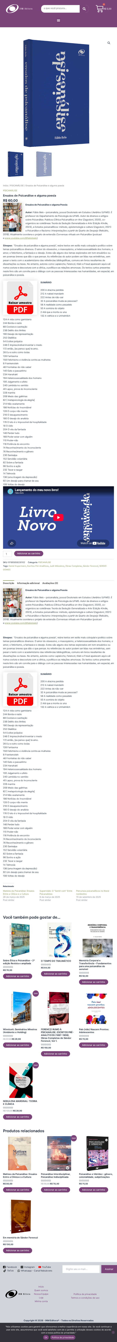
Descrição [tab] (8, 583)
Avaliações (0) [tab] (50, 583)
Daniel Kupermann (17, 566)
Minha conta (41, 1301)
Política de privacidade (85, 1294)
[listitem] (58, 418)
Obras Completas (73, 566)
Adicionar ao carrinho (28, 553)
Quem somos (41, 1290)
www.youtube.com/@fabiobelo (21, 238)
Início (5, 185)
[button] (58, 20)
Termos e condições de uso (85, 1297)
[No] (113, 1332)
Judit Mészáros (57, 566)
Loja (41, 1297)
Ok (46, 1337)
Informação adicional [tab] (28, 583)
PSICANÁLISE (17, 185)
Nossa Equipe (41, 1294)
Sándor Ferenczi (90, 566)
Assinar (109, 1269)
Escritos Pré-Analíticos (38, 566)
